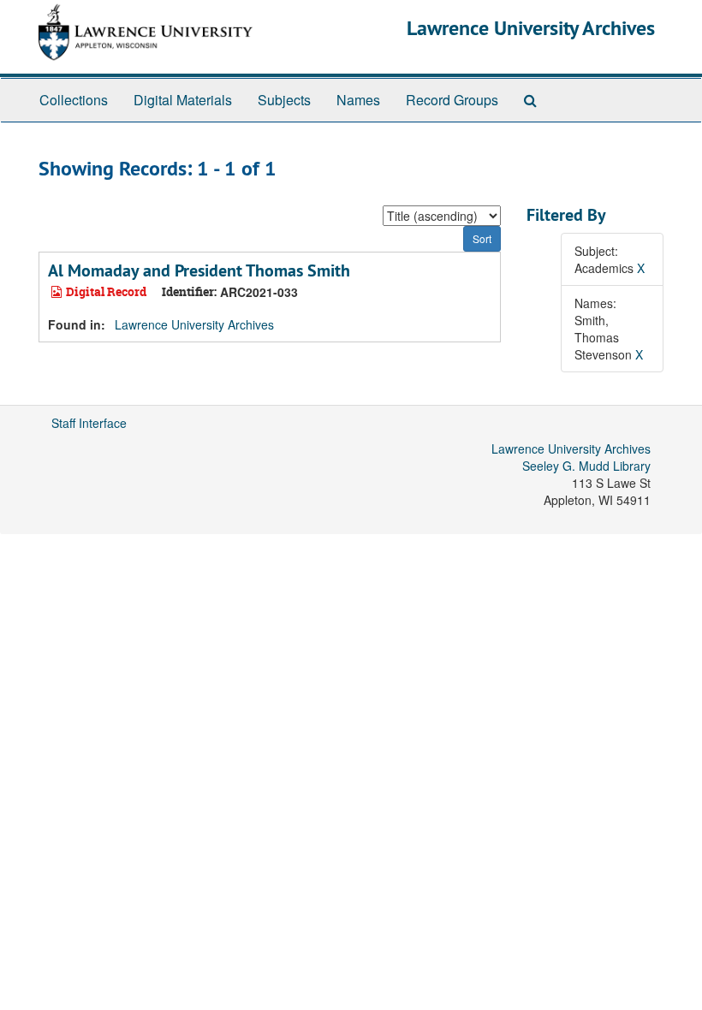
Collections (73, 100)
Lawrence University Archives (531, 28)
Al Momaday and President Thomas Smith (199, 270)
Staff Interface (89, 422)
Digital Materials (183, 100)
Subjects (284, 100)
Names (358, 100)
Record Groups (452, 100)
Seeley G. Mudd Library (586, 465)
